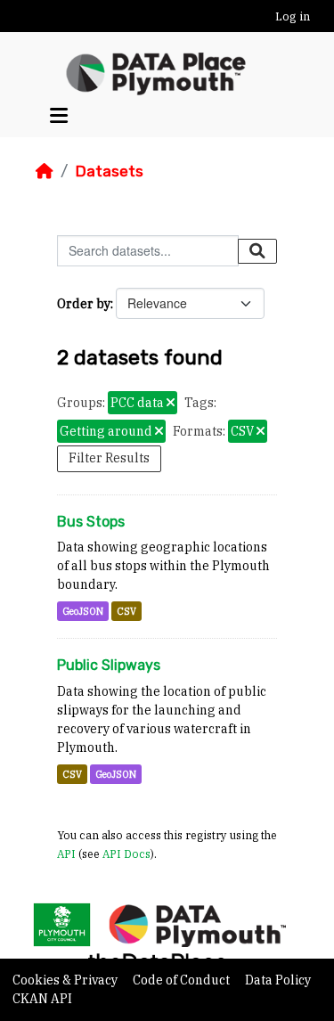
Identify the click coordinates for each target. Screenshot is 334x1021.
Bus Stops (91, 521)
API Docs (126, 853)
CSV (126, 611)
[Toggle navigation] (58, 115)
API (66, 853)
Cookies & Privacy (66, 980)
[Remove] (171, 403)
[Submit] (257, 251)
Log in (292, 16)
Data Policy (278, 980)
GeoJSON (82, 611)
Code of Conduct (182, 980)
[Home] (44, 171)
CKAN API (42, 999)
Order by (83, 304)
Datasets (109, 171)
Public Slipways (108, 665)
